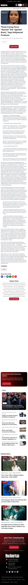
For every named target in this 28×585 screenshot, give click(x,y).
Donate (19, 1)
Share (5, 41)
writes (17, 59)
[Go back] (2, 8)
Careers (15, 582)
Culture (9, 8)
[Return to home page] (12, 556)
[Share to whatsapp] (10, 276)
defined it (23, 173)
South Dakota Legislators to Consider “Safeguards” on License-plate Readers (9, 438)
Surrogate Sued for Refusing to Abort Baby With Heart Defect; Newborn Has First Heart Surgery (13, 526)
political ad (13, 69)
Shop (14, 1)
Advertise (19, 579)
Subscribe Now (6, 383)
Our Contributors (5, 582)
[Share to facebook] (2, 276)
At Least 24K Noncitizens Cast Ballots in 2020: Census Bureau (10, 444)
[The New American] (4, 5)
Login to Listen (14, 46)
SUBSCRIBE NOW (14, 547)
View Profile (15, 299)
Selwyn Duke (19, 38)
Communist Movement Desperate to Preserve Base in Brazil (10, 423)
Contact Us (4, 579)
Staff (12, 582)
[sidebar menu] (26, 5)
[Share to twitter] (5, 276)
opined (14, 72)
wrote (15, 96)
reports (21, 113)
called (17, 71)
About (23, 579)
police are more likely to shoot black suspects (13, 108)
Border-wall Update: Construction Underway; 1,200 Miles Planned (8, 431)
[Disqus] (14, 319)
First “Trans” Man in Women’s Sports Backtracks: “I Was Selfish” (12, 476)
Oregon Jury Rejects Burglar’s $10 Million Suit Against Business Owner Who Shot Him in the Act (10, 416)
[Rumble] (9, 572)
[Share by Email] (13, 276)
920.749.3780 (11, 563)
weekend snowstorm (21, 68)
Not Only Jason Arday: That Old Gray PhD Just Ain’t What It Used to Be (13, 501)
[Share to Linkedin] (7, 276)
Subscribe (9, 1)
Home (4, 8)
